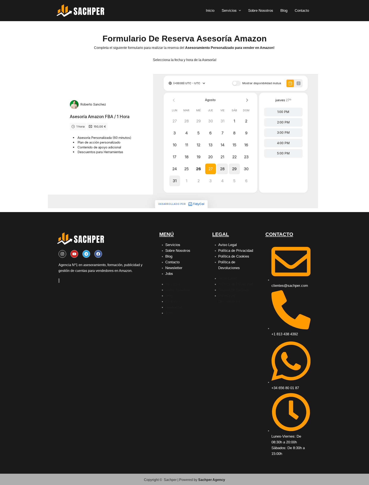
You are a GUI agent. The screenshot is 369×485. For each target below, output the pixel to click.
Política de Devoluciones (229, 265)
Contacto (302, 11)
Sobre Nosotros (260, 11)
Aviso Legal (227, 245)
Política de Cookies (233, 256)
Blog (283, 11)
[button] (239, 10)
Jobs (169, 274)
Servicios (229, 11)
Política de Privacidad (235, 251)
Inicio (210, 11)
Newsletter (173, 268)
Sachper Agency (211, 480)
